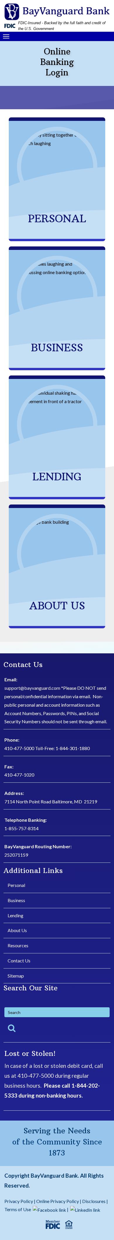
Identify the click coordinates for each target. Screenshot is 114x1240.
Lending (15, 915)
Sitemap (16, 975)
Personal (16, 885)
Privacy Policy (19, 1201)
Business (16, 900)
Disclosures (94, 1201)
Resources (18, 945)
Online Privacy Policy (57, 1201)
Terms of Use (17, 1209)
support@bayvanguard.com (32, 688)
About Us (17, 930)
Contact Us (19, 960)
